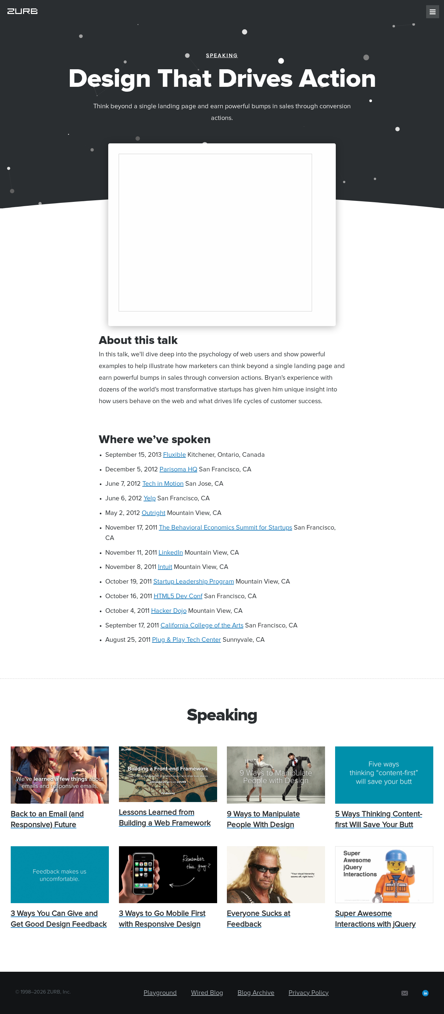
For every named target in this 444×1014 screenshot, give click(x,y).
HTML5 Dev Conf (178, 596)
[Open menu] (432, 11)
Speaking (222, 55)
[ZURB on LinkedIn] (425, 993)
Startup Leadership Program (193, 581)
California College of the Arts (202, 625)
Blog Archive (256, 993)
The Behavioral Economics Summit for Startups (225, 527)
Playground (160, 993)
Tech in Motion (163, 484)
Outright (153, 513)
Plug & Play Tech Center (186, 640)
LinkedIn (171, 552)
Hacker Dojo (169, 611)
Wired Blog (207, 993)
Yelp (150, 498)
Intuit (165, 567)
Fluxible (174, 455)
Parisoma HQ (178, 469)
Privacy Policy (309, 993)
